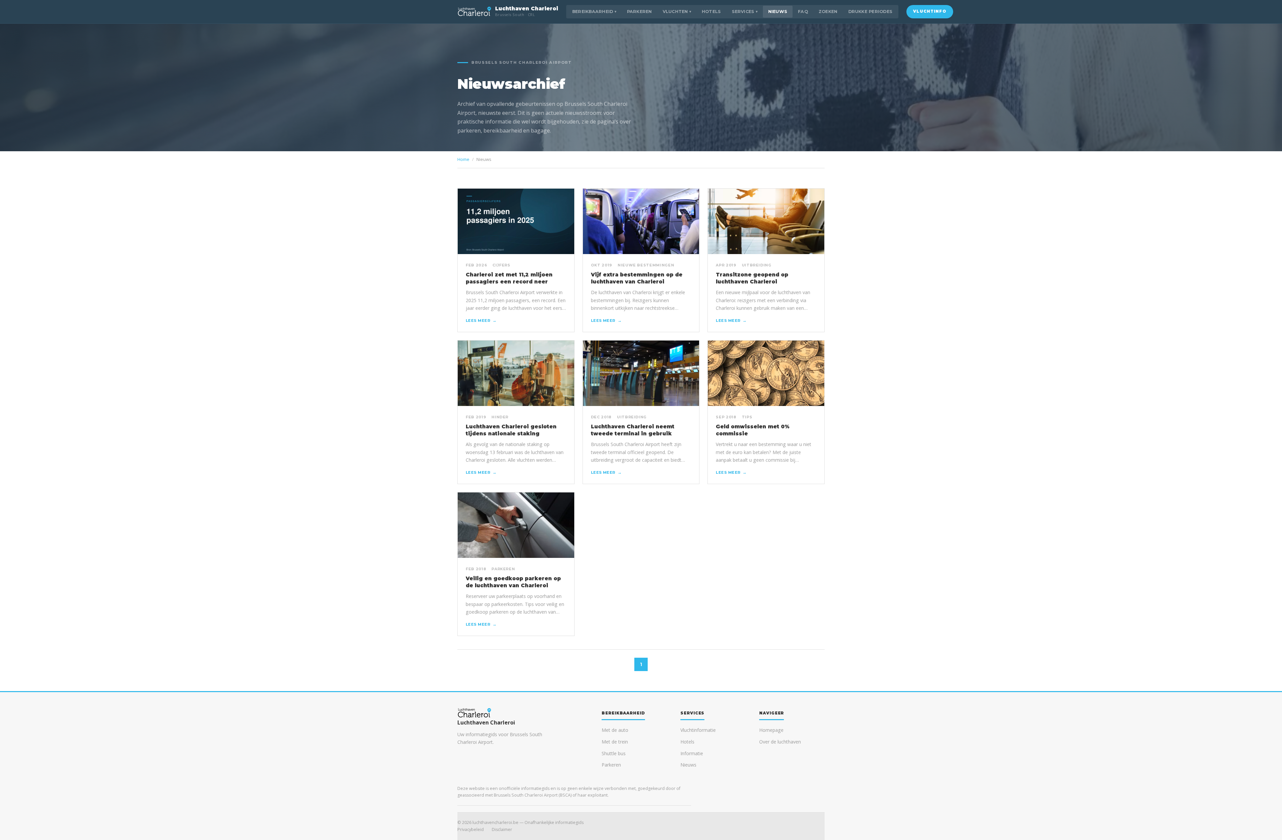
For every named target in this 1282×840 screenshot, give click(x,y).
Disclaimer (502, 829)
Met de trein (615, 742)
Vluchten (677, 11)
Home (463, 159)
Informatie (691, 753)
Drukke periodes (870, 11)
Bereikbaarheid (594, 11)
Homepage (771, 730)
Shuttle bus (614, 753)
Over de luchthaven (780, 742)
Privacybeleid (470, 829)
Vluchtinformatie (698, 730)
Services (745, 11)
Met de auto (615, 730)
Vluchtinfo (929, 11)
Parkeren (639, 11)
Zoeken (828, 11)
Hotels (711, 11)
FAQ (803, 11)
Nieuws (778, 11)
